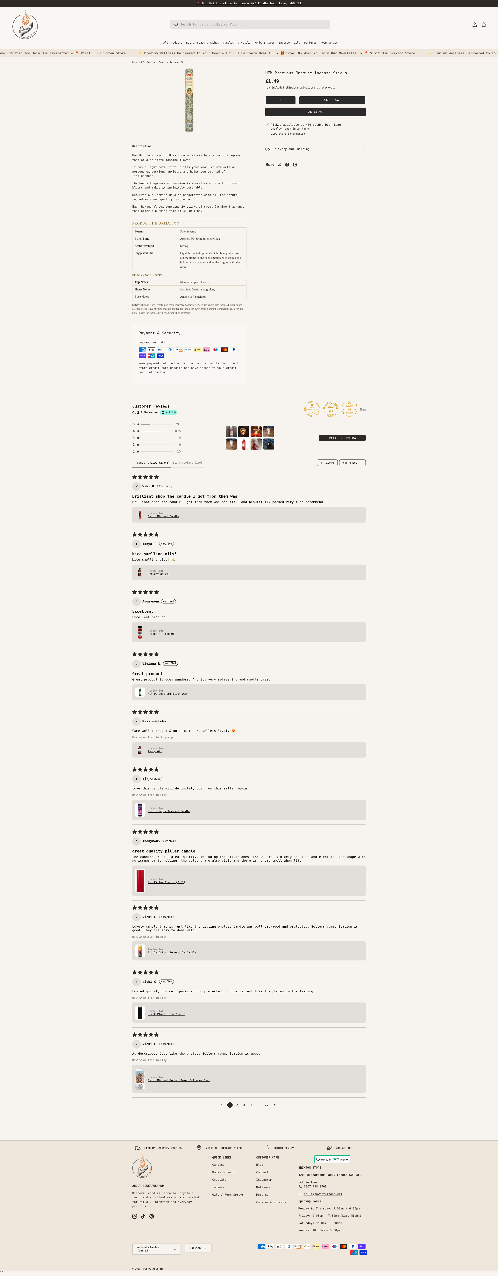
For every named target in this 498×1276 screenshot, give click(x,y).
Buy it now (315, 111)
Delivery (263, 1187)
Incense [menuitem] (284, 42)
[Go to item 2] (243, 431)
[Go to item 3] (256, 431)
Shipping (292, 87)
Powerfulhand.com (153, 1269)
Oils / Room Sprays (228, 1194)
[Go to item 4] (268, 431)
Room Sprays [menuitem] (329, 42)
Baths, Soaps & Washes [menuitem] (202, 42)
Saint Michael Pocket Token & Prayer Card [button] (179, 1080)
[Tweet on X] (279, 164)
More (363, 409)
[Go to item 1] (231, 431)
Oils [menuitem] (297, 42)
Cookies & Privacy (271, 1202)
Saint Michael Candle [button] (163, 516)
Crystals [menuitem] (244, 42)
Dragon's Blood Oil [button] (162, 633)
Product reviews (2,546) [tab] (152, 462)
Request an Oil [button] (159, 573)
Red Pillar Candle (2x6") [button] (166, 882)
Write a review (342, 438)
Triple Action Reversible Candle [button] (172, 952)
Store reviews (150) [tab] (187, 462)
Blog (259, 1164)
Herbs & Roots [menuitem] (264, 42)
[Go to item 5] (231, 444)
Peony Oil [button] (155, 751)
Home (135, 62)
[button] (483, 24)
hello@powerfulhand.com (323, 1194)
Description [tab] (142, 146)
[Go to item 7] (256, 444)
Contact (262, 1172)
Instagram (264, 1179)
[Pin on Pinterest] (295, 164)
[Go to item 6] (243, 444)
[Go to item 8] (268, 444)
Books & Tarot (223, 1172)
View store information (288, 133)
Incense (218, 1187)
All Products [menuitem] (172, 42)
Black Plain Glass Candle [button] (166, 1014)
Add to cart (332, 100)
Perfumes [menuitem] (310, 42)
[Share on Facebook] (287, 164)
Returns (262, 1194)
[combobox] (250, 24)
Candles (218, 1164)
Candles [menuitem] (228, 42)
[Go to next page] (275, 1105)
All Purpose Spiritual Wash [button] (168, 693)
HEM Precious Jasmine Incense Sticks (163, 62)
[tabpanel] (189, 234)
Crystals (219, 1179)
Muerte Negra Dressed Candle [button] (169, 811)
